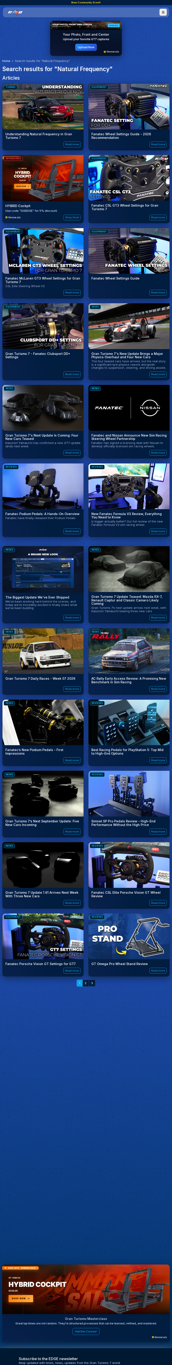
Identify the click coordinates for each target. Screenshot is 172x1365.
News (95, 306)
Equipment (99, 87)
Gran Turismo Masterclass (86, 1319)
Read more (72, 144)
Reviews (11, 466)
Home (6, 61)
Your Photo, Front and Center (86, 34)
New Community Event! (86, 2)
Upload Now (86, 47)
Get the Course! (86, 1331)
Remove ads (112, 51)
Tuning (10, 87)
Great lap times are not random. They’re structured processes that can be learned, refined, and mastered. (86, 1323)
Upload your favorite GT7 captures (86, 39)
